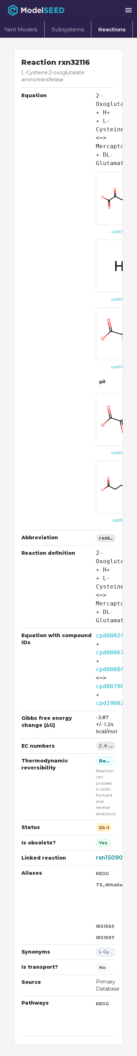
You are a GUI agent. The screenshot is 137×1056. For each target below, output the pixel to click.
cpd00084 (110, 669)
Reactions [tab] (111, 29)
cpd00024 (110, 635)
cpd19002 (110, 703)
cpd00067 (110, 652)
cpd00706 (110, 686)
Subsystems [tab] (68, 29)
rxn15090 (109, 857)
